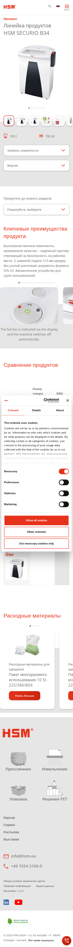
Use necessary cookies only (36, 543)
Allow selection (36, 531)
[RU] (58, 5)
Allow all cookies (36, 520)
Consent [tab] (13, 410)
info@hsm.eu (23, 856)
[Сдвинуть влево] (8, 311)
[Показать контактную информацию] (66, 940)
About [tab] (60, 410)
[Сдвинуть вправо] (65, 311)
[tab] (36, 71)
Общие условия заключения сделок (24, 881)
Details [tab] (36, 410)
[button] (50, 6)
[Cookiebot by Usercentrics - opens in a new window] (44, 400)
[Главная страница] (10, 6)
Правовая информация (17, 886)
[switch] (64, 482)
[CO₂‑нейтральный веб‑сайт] (18, 921)
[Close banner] (67, 400)
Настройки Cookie (14, 891)
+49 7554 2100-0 (26, 866)
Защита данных (45, 886)
